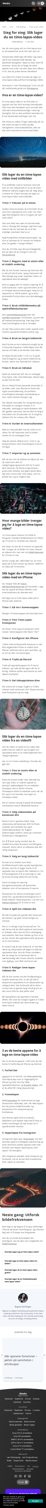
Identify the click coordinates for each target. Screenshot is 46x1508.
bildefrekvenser (36, 552)
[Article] (23, 1342)
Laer (11, 27)
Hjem (4, 27)
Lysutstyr (27, 1402)
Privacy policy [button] (8, 1505)
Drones (28, 1410)
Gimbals (36, 1399)
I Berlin (28, 1413)
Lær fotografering (29, 1457)
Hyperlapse (28, 1139)
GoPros (10, 961)
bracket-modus (31, 1085)
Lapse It (6, 1076)
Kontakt (30, 1469)
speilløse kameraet (11, 317)
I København (18, 1413)
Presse (35, 1467)
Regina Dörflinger (23, 1306)
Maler (9, 1460)
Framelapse (11, 1100)
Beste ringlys (29, 1425)
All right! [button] (35, 1501)
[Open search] (33, 3)
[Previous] (2, 1355)
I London (36, 1410)
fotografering (8, 255)
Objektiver (19, 1399)
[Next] (44, 1355)
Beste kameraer (15, 1421)
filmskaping (32, 88)
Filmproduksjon (17, 42)
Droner (28, 1399)
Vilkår (10, 1466)
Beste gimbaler (16, 1425)
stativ (12, 284)
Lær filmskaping (13, 1457)
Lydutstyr (17, 1402)
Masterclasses (31, 1460)
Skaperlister (19, 1460)
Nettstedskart (18, 1469)
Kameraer (9, 1399)
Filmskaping (21, 27)
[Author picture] (23, 1298)
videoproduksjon (10, 902)
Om (28, 1466)
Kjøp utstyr (23, 1395)
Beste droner (29, 1421)
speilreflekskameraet (17, 314)
